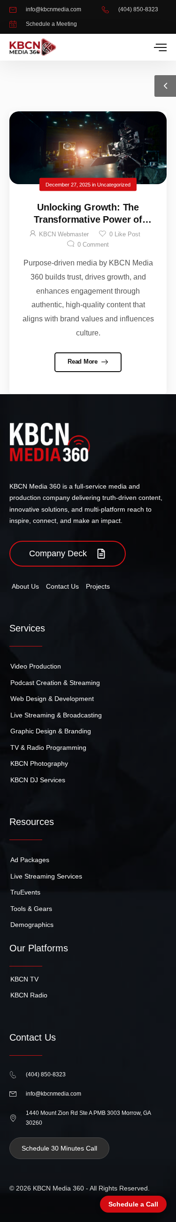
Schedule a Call (133, 1204)
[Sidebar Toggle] (165, 86)
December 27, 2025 (68, 184)
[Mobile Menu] (160, 47)
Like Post (124, 234)
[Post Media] (88, 147)
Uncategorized (113, 184)
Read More (83, 361)
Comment (93, 244)
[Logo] (32, 47)
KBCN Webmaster (64, 234)
